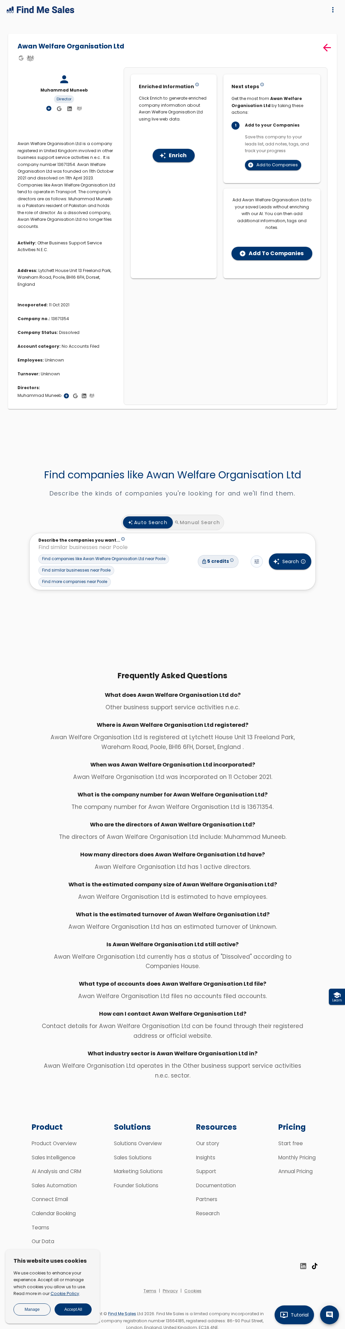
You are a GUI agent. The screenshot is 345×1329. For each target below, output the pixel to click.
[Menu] (333, 10)
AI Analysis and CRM (56, 1171)
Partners (206, 1199)
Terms (150, 1291)
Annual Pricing (295, 1171)
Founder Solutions (136, 1185)
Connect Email (50, 1199)
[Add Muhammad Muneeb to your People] (66, 396)
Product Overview (54, 1143)
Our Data (43, 1241)
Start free (290, 1143)
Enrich (178, 155)
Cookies (192, 1291)
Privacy (170, 1291)
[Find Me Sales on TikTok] (314, 1266)
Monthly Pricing (297, 1157)
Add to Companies (277, 165)
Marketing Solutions (138, 1171)
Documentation (216, 1185)
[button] (103, 559)
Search (290, 561)
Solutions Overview (138, 1143)
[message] (329, 1314)
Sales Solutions (133, 1157)
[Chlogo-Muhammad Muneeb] (79, 108)
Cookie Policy (65, 1293)
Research (208, 1213)
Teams (40, 1227)
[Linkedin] (69, 109)
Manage (32, 1309)
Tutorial (300, 1314)
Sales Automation (54, 1185)
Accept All (73, 1309)
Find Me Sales (122, 1314)
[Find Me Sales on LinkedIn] (303, 1266)
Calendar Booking (54, 1213)
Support (206, 1171)
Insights (205, 1157)
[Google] (21, 58)
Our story (207, 1143)
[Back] (327, 48)
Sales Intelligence (53, 1157)
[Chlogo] (30, 58)
